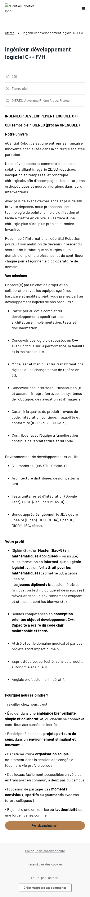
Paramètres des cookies (45, 864)
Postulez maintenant (45, 825)
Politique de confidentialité (45, 851)
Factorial (52, 878)
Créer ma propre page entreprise (45, 887)
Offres (9, 33)
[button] (81, 8)
